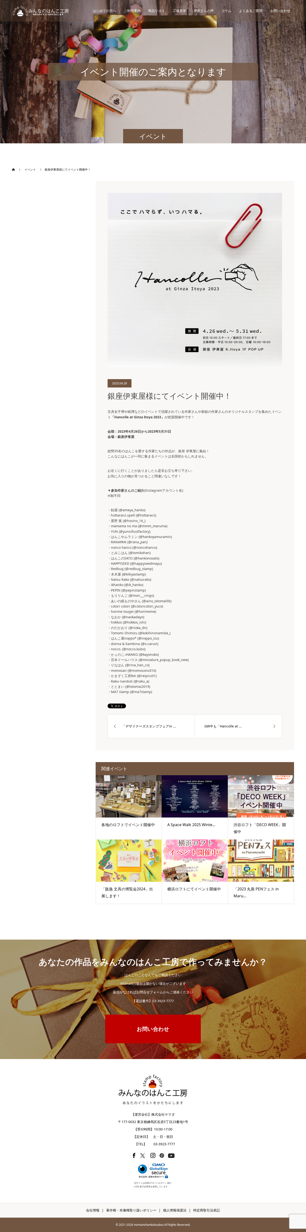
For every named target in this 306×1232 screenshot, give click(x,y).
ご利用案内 (132, 10)
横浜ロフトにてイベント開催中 (194, 889)
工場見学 (179, 10)
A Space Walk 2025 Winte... (191, 824)
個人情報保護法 (174, 1210)
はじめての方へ (104, 10)
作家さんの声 (204, 10)
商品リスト (156, 10)
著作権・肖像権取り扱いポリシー (131, 1210)
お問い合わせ (280, 10)
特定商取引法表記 (206, 1210)
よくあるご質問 (250, 10)
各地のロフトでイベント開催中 (128, 824)
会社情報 (92, 1210)
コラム (226, 10)
